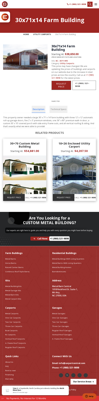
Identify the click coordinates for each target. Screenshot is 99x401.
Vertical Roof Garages (62, 334)
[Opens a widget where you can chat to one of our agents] (89, 396)
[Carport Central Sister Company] (5, 17)
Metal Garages (58, 313)
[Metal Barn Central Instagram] (73, 375)
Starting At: (57, 54)
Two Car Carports (13, 322)
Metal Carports (12, 313)
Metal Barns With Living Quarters (66, 263)
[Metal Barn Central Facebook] (61, 375)
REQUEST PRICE (61, 85)
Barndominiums (59, 271)
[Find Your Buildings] (90, 4)
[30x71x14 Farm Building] (25, 57)
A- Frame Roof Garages (62, 339)
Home (26, 34)
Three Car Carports (13, 326)
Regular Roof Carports (15, 347)
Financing (9, 374)
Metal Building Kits (13, 286)
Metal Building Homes (61, 267)
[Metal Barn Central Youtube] (86, 375)
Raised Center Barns (14, 267)
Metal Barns (10, 259)
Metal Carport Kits (13, 299)
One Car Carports (13, 318)
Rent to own (10, 370)
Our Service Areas (82, 381)
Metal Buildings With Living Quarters (68, 259)
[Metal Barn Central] (5, 4)
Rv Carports (10, 334)
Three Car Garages (60, 326)
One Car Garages (60, 318)
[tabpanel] (49, 122)
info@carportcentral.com (72, 363)
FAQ (7, 366)
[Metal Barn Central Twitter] (67, 375)
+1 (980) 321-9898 (77, 4)
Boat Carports (11, 330)
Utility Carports (42, 34)
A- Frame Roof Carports (15, 343)
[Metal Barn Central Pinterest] (79, 375)
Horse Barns (10, 263)
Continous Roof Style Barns (17, 271)
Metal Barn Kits (12, 295)
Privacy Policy (70, 389)
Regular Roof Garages (62, 330)
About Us (9, 362)
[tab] (38, 109)
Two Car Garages (60, 322)
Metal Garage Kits (13, 290)
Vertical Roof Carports (15, 339)
